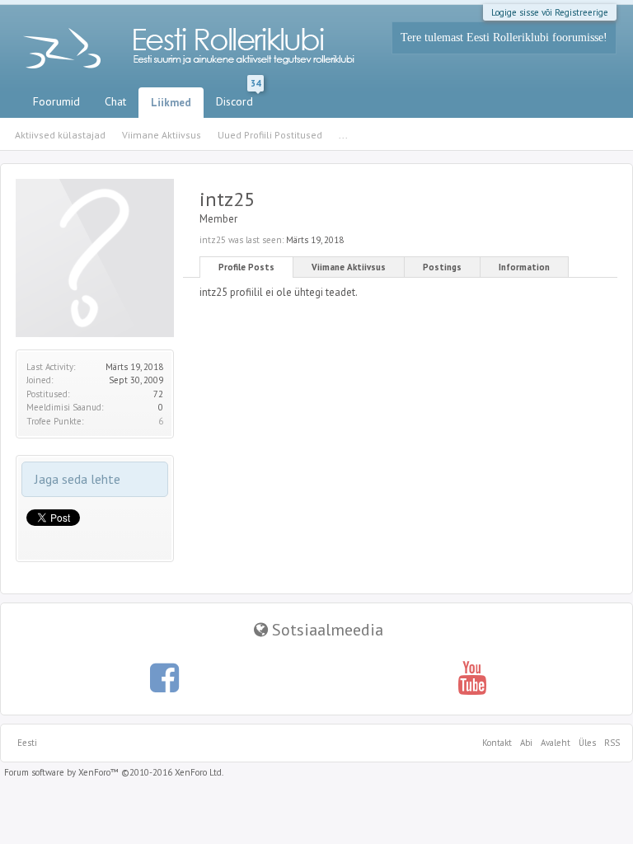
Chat (115, 101)
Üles (587, 742)
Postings (442, 267)
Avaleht (555, 742)
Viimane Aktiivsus (349, 267)
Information (524, 267)
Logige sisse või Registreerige (549, 12)
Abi (526, 742)
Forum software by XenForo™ (113, 772)
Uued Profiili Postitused (270, 135)
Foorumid (56, 101)
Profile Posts (246, 267)
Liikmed (171, 103)
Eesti (27, 742)
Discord (238, 98)
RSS (610, 742)
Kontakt (497, 742)
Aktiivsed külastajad (60, 135)
